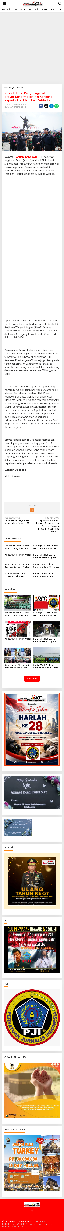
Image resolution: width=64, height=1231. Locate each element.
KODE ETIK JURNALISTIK (13, 1224)
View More (32, 678)
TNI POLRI (16, 107)
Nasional (7, 107)
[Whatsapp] (56, 106)
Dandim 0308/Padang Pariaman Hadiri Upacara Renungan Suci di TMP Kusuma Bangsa (46, 556)
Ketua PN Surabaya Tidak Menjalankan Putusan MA (16, 520)
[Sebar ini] (41, 106)
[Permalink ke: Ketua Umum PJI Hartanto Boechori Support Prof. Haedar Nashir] (17, 654)
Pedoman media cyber (13, 1226)
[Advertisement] (32, 47)
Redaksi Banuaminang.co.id (41, 1224)
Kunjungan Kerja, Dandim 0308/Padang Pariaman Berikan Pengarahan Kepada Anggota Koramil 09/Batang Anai (17, 547)
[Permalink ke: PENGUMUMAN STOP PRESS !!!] (17, 628)
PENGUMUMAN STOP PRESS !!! (17, 556)
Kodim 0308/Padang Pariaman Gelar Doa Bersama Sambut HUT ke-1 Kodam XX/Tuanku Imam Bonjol (46, 574)
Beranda (39, 1221)
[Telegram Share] (51, 106)
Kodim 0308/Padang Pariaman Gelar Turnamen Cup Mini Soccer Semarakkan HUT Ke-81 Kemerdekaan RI (46, 565)
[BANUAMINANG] (33, 3)
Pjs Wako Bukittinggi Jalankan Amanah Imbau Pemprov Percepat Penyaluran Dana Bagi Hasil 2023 (48, 524)
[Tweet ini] (46, 106)
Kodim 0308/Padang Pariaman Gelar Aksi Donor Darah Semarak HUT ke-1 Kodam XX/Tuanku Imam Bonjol (16, 574)
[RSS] (32, 510)
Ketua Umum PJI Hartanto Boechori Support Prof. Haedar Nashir (17, 565)
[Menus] (4, 3)
